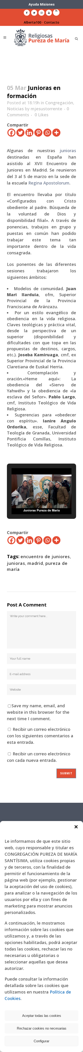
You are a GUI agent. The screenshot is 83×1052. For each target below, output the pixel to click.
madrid (35, 563)
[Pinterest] (38, 133)
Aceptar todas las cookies (41, 1016)
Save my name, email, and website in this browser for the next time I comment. (38, 712)
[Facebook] (11, 133)
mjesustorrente (46, 108)
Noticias (15, 108)
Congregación (59, 102)
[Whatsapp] (47, 133)
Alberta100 (32, 22)
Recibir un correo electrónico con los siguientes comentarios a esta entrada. (40, 735)
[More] (56, 133)
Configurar (41, 1041)
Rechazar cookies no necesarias (41, 1028)
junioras (68, 150)
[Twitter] (20, 133)
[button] (76, 826)
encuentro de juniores (45, 556)
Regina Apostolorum (48, 183)
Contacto (51, 22)
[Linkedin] (29, 133)
